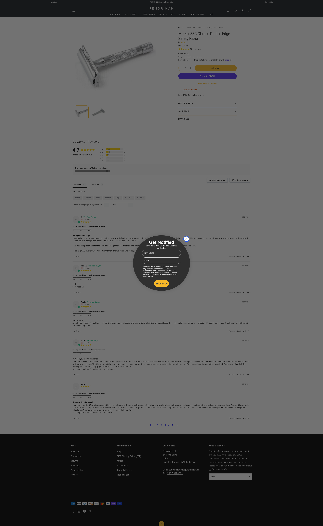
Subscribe (161, 283)
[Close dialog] (186, 238)
